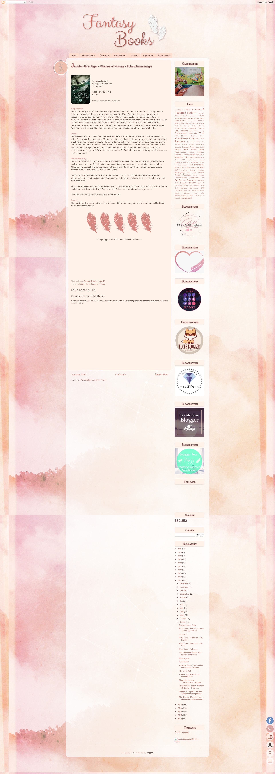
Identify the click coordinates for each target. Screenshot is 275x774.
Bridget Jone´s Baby (187, 625)
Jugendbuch (200, 154)
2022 (180, 563)
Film (203, 142)
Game (191, 144)
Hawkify (177, 149)
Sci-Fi (186, 185)
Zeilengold (187, 198)
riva (184, 180)
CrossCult (201, 128)
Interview (178, 154)
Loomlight (178, 165)
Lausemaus (192, 160)
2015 (180, 708)
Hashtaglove (184, 658)
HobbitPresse (180, 152)
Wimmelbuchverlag (181, 195)
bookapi (192, 123)
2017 (180, 580)
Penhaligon (187, 175)
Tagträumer (178, 190)
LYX (191, 165)
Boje (186, 123)
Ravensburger (194, 177)
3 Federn (196, 109)
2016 (180, 705)
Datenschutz (164, 55)
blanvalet (201, 121)
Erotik (191, 138)
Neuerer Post (78, 374)
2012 (180, 719)
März (182, 615)
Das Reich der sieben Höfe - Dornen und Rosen (191, 654)
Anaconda (193, 116)
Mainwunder (199, 165)
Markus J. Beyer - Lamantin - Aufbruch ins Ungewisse (191, 693)
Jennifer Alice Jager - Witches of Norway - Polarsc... (191, 687)
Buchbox (187, 126)
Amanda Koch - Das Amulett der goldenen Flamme (191, 666)
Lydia (133, 753)
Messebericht (191, 167)
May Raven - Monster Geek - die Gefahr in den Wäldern (191, 698)
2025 (180, 552)
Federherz (190, 142)
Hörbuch (192, 152)
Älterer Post (161, 374)
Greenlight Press (188, 147)
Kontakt (134, 55)
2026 (180, 549)
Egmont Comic (197, 136)
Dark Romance (195, 131)
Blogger (150, 753)
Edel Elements (181, 136)
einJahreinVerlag (181, 138)
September (184, 594)
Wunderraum (200, 195)
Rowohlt (192, 183)
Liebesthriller (194, 162)
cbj (199, 126)
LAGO (183, 160)
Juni (182, 604)
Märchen (178, 167)
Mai (181, 608)
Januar (183, 622)
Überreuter (200, 190)
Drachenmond (180, 133)
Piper (195, 175)
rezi (203, 177)
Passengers (184, 662)
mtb (198, 167)
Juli (181, 601)
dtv (195, 133)
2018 (180, 577)
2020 (180, 570)
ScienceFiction (194, 185)
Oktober (183, 590)
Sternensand (194, 188)
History (201, 149)
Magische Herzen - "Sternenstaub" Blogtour (190, 681)
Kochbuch (200, 157)
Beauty (182, 121)
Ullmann (177, 193)
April (182, 612)
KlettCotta (193, 157)
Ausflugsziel (186, 118)
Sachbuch (200, 183)
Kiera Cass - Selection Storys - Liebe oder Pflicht (191, 630)
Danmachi (183, 634)
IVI (182, 154)
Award (193, 118)
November (184, 587)
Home (74, 55)
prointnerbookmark (181, 177)
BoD (182, 123)
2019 (180, 573)
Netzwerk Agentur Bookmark (192, 170)
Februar (183, 619)
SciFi (202, 185)
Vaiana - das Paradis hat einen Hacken (189, 676)
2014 (180, 712)
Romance (191, 180)
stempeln (184, 188)
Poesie (202, 175)
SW (202, 188)
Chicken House (180, 128)
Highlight (194, 149)
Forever (184, 144)
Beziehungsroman (191, 121)
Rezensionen (88, 55)
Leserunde (178, 162)
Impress (200, 152)
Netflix (177, 170)
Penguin (177, 175)
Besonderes (119, 55)
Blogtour (177, 123)
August (183, 597)
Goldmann (178, 147)
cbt (203, 126)
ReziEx (178, 180)
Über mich (104, 55)
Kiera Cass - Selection (188, 649)
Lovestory (185, 165)
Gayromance (200, 144)
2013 (180, 715)
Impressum (148, 55)
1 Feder (178, 110)
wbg (202, 193)
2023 (180, 559)
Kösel (176, 160)
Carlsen (194, 126)
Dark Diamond (92, 284)
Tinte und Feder (189, 190)
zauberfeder (179, 198)
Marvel (184, 167)
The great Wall (185, 671)
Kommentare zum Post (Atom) (93, 380)
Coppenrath (192, 128)
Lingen (202, 162)
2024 (180, 556)
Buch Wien (179, 126)
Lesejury (201, 160)
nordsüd (201, 172)
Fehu (198, 142)
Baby (197, 118)
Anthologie (178, 118)
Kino (187, 157)
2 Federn (186, 110)
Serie (176, 188)
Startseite (120, 374)
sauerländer (179, 185)
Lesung (185, 162)
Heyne (185, 149)
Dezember (184, 583)
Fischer (177, 144)
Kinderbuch (179, 157)
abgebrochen (184, 116)
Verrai (195, 193)
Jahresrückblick (189, 154)
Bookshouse (200, 123)
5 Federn (81, 284)
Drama (190, 133)
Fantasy (102, 284)
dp (203, 131)
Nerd (202, 168)
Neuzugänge (180, 173)
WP (191, 195)
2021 (180, 566)
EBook (201, 133)
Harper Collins (199, 147)
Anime (201, 116)
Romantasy (184, 183)
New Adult (191, 172)
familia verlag (199, 138)
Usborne (187, 193)
